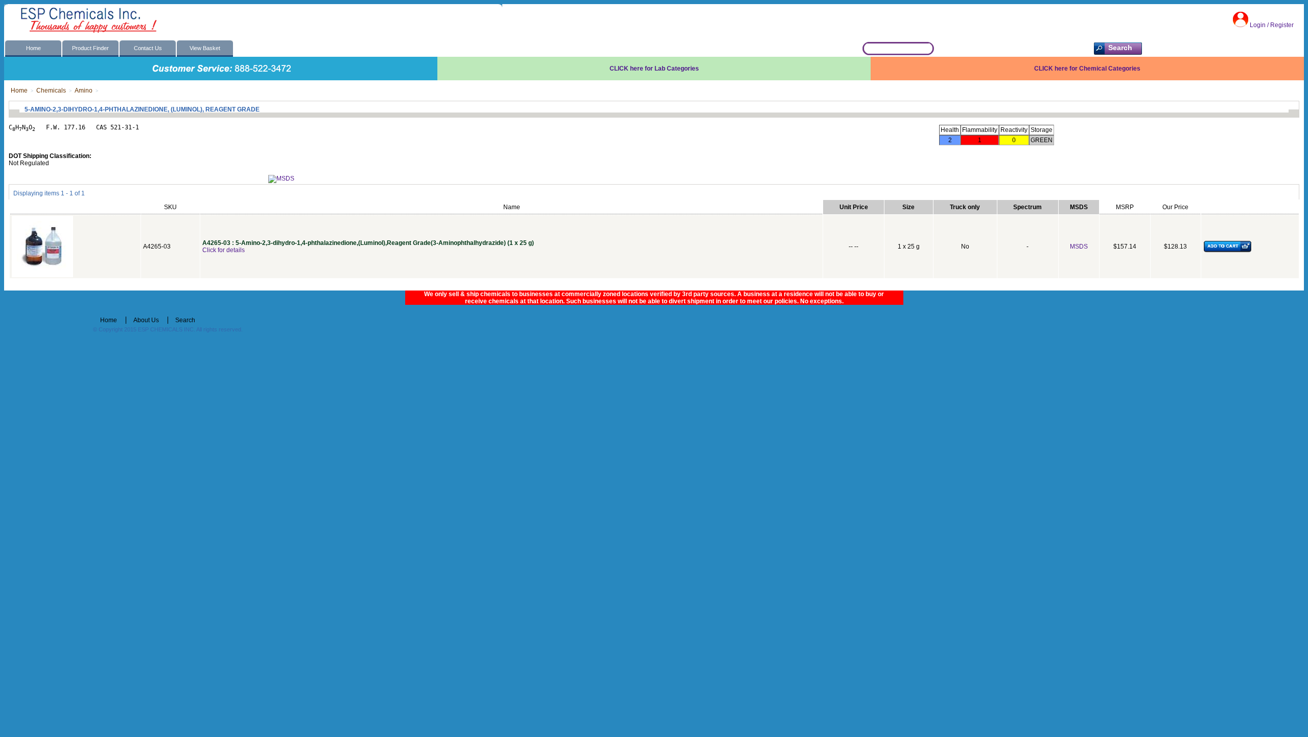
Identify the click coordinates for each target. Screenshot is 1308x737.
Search (185, 320)
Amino (83, 90)
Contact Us (148, 48)
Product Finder (90, 48)
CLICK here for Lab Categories (654, 68)
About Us (146, 320)
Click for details (223, 250)
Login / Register (1272, 25)
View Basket (205, 48)
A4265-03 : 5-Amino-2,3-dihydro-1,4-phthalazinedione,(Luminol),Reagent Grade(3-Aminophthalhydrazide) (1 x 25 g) (368, 243)
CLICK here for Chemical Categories (1087, 68)
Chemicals (51, 90)
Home (33, 48)
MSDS (1079, 246)
